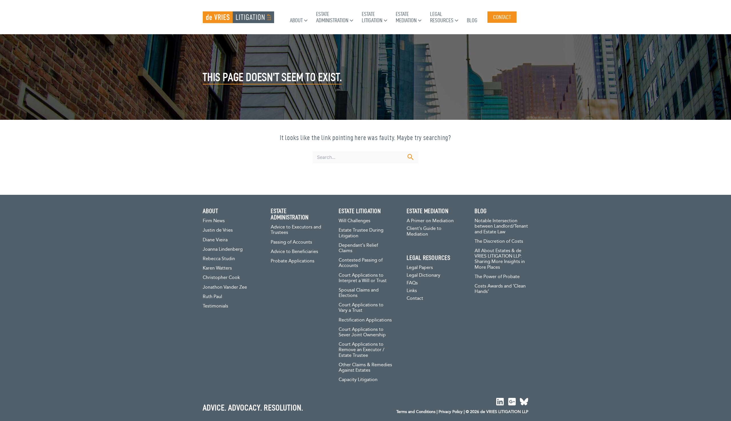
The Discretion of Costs (499, 241)
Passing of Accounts (291, 242)
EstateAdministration (332, 17)
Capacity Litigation (358, 379)
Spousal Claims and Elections (359, 293)
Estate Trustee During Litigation (361, 233)
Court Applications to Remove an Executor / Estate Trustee (361, 350)
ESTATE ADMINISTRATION (290, 213)
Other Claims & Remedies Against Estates (365, 367)
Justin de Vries (218, 230)
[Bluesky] (524, 401)
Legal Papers (420, 267)
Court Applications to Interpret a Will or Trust (363, 278)
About (296, 20)
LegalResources (441, 17)
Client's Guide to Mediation (424, 231)
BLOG (481, 210)
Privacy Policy (451, 412)
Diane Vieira (215, 240)
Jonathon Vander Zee (225, 287)
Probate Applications (292, 261)
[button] (305, 20)
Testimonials (215, 306)
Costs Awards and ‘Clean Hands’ (500, 289)
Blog (472, 20)
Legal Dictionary (423, 275)
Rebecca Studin (219, 258)
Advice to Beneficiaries (294, 251)
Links (412, 290)
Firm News (214, 220)
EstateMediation (406, 17)
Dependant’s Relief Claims (358, 248)
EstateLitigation (372, 17)
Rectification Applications (365, 320)
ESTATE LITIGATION (360, 210)
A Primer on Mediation (430, 220)
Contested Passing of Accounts (361, 263)
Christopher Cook (221, 277)
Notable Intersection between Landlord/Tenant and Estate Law (501, 226)
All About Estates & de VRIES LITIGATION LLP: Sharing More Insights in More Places (500, 259)
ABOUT (210, 210)
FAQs (412, 283)
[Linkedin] (500, 401)
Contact (415, 298)
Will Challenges (354, 220)
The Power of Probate (497, 276)
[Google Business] (512, 401)
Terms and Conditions (415, 412)
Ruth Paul (212, 296)
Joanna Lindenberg (223, 249)
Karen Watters (217, 268)
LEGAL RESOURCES (428, 257)
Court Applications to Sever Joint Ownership (362, 332)
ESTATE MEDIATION (428, 210)
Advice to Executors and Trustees (296, 230)
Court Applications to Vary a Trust (361, 307)
